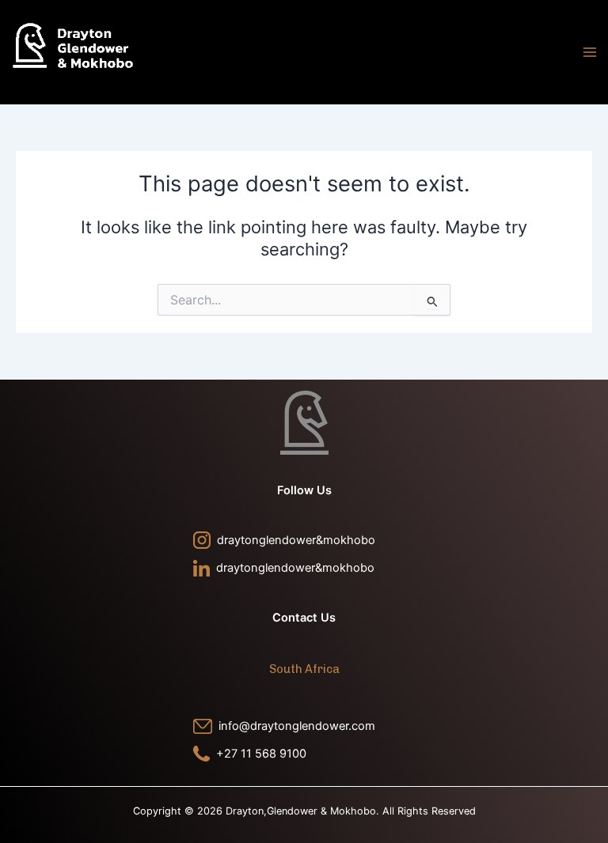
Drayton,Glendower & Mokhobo (90, 85)
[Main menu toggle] (589, 52)
